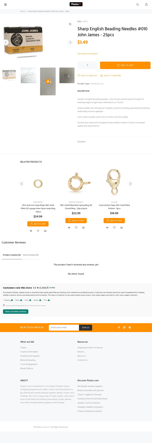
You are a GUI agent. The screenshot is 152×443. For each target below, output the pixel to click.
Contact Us (82, 360)
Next (70, 42)
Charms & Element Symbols (89, 411)
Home (22, 11)
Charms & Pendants (29, 352)
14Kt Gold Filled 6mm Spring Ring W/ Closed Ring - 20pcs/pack (76, 207)
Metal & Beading (27, 360)
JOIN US (85, 327)
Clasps (114, 202)
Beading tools (97, 84)
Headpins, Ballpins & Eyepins (90, 407)
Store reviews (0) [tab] (30, 255)
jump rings (38, 202)
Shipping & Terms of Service (90, 347)
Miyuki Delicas (26, 368)
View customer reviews (15, 311)
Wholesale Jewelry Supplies (89, 386)
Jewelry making (76, 202)
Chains (23, 347)
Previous (6, 42)
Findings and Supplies (30, 356)
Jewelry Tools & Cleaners (88, 403)
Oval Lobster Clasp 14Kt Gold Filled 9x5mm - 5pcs (114, 207)
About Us (81, 356)
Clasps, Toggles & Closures (89, 394)
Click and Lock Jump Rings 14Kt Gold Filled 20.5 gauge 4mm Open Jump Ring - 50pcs (38, 209)
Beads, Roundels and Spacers (90, 390)
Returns (80, 352)
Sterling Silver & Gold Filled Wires (92, 399)
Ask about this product (87, 54)
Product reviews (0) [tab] (12, 255)
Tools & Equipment (28, 364)
